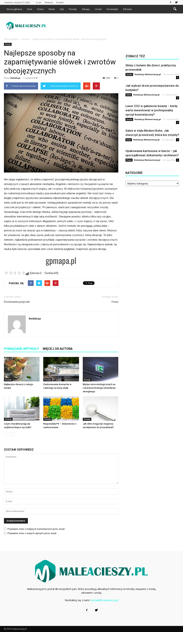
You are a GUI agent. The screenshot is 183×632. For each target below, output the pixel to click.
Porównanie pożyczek (17, 301)
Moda (52, 9)
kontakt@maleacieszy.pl (104, 600)
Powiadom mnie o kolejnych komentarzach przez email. (36, 529)
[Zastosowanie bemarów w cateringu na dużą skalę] (61, 369)
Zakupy (86, 9)
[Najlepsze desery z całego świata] (21, 369)
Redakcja (15, 78)
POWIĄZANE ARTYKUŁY (21, 349)
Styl (62, 9)
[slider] (14, 273)
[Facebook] (170, 2)
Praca (129, 160)
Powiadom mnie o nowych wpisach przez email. (32, 533)
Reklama (49, 2)
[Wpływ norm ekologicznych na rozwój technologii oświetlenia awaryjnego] (100, 369)
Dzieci (40, 9)
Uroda (98, 9)
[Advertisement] (114, 25)
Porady (73, 9)
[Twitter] (176, 2)
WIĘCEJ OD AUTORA (58, 349)
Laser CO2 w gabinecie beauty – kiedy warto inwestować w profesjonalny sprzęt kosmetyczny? (151, 110)
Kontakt (60, 2)
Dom (29, 9)
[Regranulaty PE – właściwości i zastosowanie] (61, 408)
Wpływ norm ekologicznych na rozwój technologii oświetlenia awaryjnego (99, 388)
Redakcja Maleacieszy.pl (148, 74)
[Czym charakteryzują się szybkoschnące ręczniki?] (21, 408)
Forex (115, 301)
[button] (174, 9)
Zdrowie (127, 9)
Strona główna (14, 9)
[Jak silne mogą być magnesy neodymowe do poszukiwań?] (100, 408)
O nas (38, 2)
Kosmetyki (112, 9)
